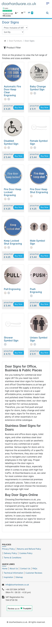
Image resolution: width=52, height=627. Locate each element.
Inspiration (8, 577)
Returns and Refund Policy (29, 549)
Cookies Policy (25, 553)
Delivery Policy (10, 553)
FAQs (34, 568)
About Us (14, 568)
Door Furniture (15, 41)
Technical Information (13, 573)
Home (4, 568)
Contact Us (25, 568)
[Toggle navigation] (48, 3)
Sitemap (19, 577)
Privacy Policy (8, 549)
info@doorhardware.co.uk (17, 584)
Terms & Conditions (12, 557)
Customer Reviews (33, 573)
